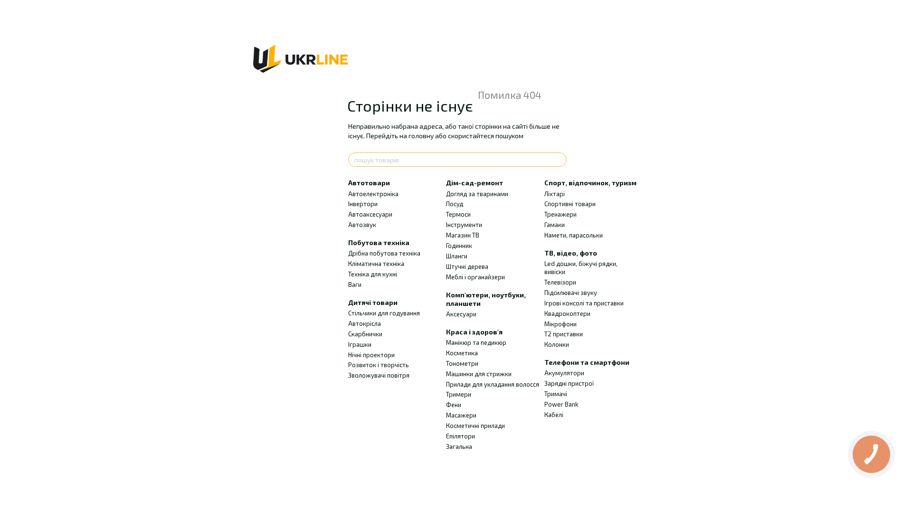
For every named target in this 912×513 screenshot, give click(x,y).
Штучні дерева (467, 266)
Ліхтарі (554, 194)
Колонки (556, 344)
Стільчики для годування (384, 313)
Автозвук (362, 224)
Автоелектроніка (373, 194)
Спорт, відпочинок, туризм (590, 183)
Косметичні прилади (475, 425)
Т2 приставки (563, 334)
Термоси (458, 214)
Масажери (461, 415)
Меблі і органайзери (475, 277)
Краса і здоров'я (474, 332)
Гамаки (554, 224)
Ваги (354, 284)
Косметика (462, 353)
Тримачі (555, 394)
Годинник (459, 245)
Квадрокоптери (567, 313)
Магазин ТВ (462, 235)
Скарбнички (365, 334)
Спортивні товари (570, 204)
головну (421, 136)
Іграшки (359, 344)
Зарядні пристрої (569, 383)
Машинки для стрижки (479, 374)
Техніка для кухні (372, 274)
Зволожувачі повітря (378, 375)
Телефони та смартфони (586, 362)
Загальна (459, 446)
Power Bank (561, 404)
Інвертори (363, 204)
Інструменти (464, 224)
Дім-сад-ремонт (474, 183)
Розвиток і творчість (378, 365)
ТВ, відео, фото (570, 253)
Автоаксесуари (370, 214)
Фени (453, 404)
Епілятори (460, 436)
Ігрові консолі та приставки (584, 303)
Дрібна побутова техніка (384, 253)
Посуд (454, 204)
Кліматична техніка (376, 263)
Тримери (458, 394)
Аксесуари (461, 314)
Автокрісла (364, 323)
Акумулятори (564, 373)
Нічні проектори (371, 355)
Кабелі (553, 414)
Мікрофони (560, 324)
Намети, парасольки (573, 235)
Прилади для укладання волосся (492, 384)
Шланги (456, 256)
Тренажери (560, 214)
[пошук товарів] (559, 159)
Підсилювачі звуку (570, 292)
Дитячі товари (373, 302)
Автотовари (369, 183)
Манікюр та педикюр (476, 342)
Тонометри (462, 363)
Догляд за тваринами (477, 194)
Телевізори (560, 282)
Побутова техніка (378, 242)
